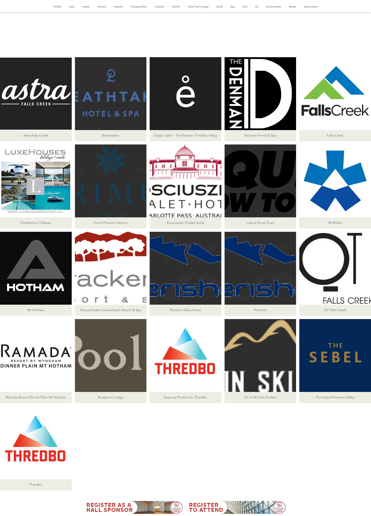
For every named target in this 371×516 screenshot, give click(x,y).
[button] (36, 99)
